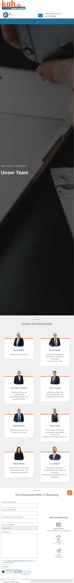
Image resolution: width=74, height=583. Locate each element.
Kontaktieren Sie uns (53, 14)
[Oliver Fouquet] (55, 377)
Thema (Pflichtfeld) (7, 525)
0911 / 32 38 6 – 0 (58, 544)
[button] (34, 21)
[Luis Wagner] (55, 453)
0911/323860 (50, 16)
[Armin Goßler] (19, 339)
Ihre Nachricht (5, 532)
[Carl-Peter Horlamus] (19, 377)
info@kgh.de (58, 557)
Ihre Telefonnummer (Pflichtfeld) (12, 517)
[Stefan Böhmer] (19, 415)
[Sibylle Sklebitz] (19, 453)
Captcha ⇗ (25, 574)
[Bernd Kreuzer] (55, 339)
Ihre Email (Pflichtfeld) (8, 510)
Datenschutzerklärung (20, 561)
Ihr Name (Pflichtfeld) (8, 502)
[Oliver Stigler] (55, 415)
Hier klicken (18, 572)
